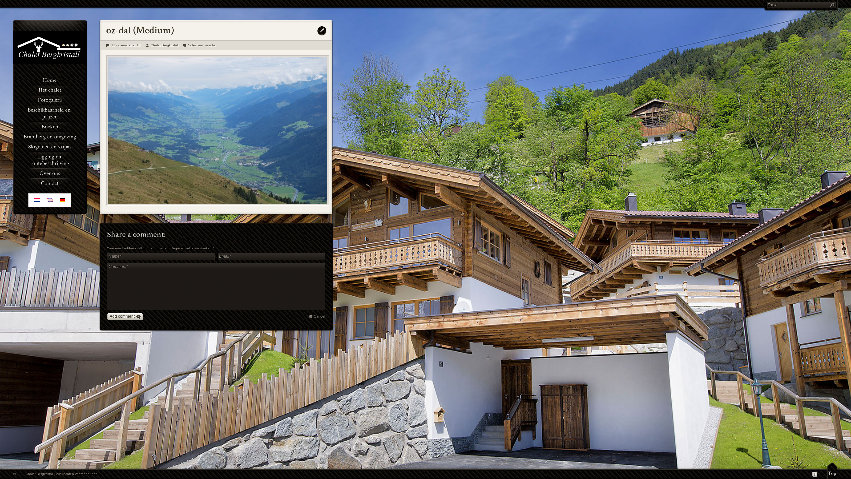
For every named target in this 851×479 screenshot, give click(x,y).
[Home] (50, 79)
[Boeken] (50, 126)
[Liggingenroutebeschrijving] (50, 159)
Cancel (319, 316)
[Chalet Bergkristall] (49, 62)
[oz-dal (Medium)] (217, 130)
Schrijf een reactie (202, 45)
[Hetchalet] (50, 89)
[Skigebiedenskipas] (50, 146)
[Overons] (50, 173)
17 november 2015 (126, 45)
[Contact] (50, 183)
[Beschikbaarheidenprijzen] (50, 112)
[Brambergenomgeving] (50, 136)
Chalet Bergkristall (164, 45)
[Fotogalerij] (50, 99)
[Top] (832, 470)
